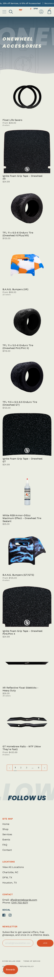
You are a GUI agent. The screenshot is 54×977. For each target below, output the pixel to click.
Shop (5, 829)
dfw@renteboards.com (23, 899)
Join (45, 943)
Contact (7, 850)
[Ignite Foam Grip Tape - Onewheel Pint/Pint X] (27, 606)
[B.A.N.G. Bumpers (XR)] (27, 265)
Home (5, 824)
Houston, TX (9, 882)
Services (7, 834)
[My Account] (41, 12)
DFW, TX (7, 877)
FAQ (4, 844)
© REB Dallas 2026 (11, 961)
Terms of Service (31, 961)
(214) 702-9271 (19, 902)
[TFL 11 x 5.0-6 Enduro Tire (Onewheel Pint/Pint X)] (27, 321)
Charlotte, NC (10, 872)
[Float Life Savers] (27, 95)
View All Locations (13, 867)
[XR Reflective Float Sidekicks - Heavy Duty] (27, 663)
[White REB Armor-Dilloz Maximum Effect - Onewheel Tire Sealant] (27, 491)
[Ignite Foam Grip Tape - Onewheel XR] (27, 151)
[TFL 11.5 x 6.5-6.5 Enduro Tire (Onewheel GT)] (27, 377)
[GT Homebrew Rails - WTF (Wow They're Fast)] (27, 722)
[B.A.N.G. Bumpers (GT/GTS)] (27, 550)
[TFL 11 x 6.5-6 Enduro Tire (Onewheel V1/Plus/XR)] (27, 208)
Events (6, 839)
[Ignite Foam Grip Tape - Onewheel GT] (27, 434)
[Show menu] (4, 11)
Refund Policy (27, 966)
